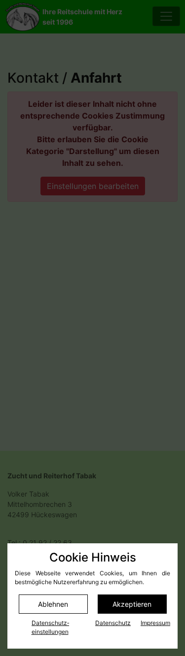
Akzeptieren (131, 604)
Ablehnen (53, 604)
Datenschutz (113, 622)
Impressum (155, 622)
